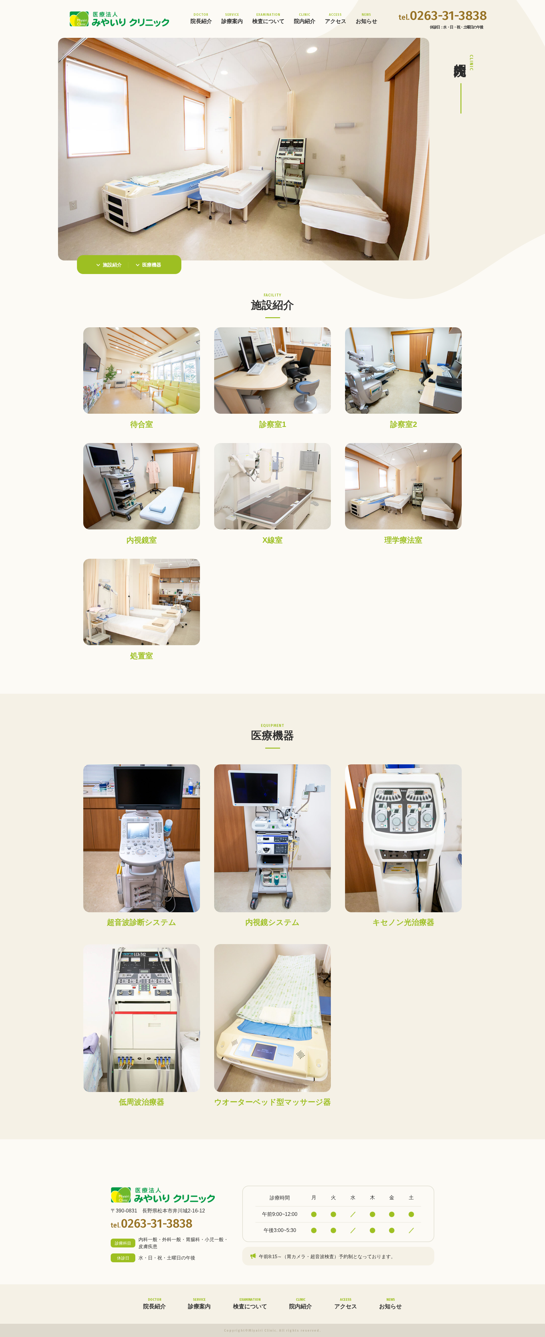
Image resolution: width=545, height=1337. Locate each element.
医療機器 (151, 264)
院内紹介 (304, 18)
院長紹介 (201, 18)
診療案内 (232, 18)
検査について (268, 18)
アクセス (335, 18)
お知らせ (366, 18)
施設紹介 (112, 264)
